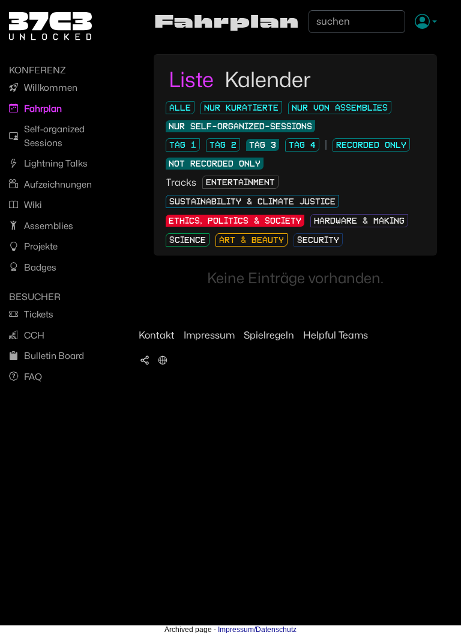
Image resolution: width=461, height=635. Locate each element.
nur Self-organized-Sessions (240, 126)
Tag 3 (262, 145)
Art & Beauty (251, 240)
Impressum (209, 335)
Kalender (267, 79)
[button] (426, 22)
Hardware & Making (359, 220)
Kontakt (157, 335)
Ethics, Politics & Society (235, 220)
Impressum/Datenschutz (257, 629)
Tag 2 (223, 145)
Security (318, 240)
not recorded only (215, 163)
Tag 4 (302, 145)
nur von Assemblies (340, 107)
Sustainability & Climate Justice (252, 201)
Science (187, 240)
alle (180, 107)
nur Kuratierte (241, 107)
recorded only (371, 145)
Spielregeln (269, 335)
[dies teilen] (145, 359)
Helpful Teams (335, 335)
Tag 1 (182, 145)
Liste (193, 79)
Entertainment (240, 182)
